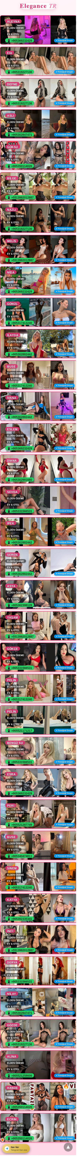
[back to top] (68, 1147)
